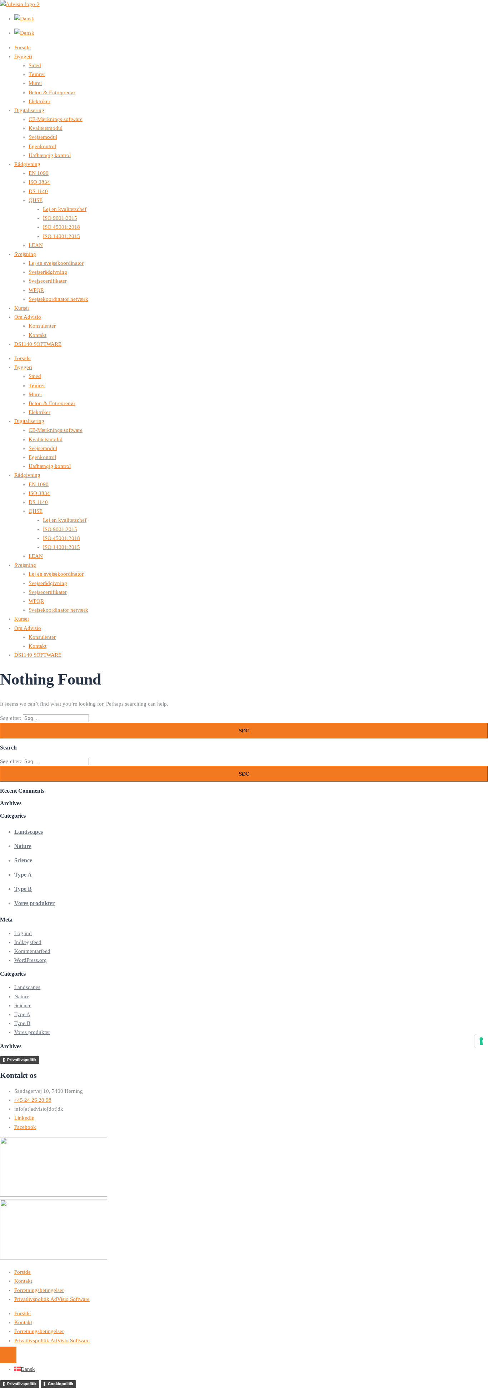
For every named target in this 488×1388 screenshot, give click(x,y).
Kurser (21, 308)
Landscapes (28, 832)
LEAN (36, 245)
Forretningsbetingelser (39, 1290)
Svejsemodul (43, 137)
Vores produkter (34, 903)
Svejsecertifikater (48, 281)
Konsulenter (42, 326)
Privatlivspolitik (21, 1059)
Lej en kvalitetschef (64, 209)
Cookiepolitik (60, 1383)
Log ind (23, 933)
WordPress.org (30, 960)
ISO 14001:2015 (61, 236)
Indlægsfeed (27, 942)
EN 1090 (39, 173)
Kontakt (37, 335)
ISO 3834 (39, 182)
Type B (23, 889)
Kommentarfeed (32, 951)
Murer (35, 83)
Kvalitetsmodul (46, 128)
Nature (22, 846)
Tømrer (37, 74)
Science (23, 860)
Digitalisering (29, 110)
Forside (22, 47)
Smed (35, 65)
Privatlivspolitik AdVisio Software (52, 1299)
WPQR (36, 290)
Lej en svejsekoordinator (56, 263)
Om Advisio (27, 317)
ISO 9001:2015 (60, 218)
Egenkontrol (42, 146)
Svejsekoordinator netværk (58, 299)
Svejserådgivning (48, 272)
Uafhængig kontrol (50, 155)
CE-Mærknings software (56, 119)
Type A (23, 875)
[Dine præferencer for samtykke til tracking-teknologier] (481, 1041)
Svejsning (25, 254)
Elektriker (39, 101)
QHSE (36, 200)
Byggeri (23, 56)
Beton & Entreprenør (52, 92)
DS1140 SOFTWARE (37, 344)
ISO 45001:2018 (61, 227)
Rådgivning (27, 164)
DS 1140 (38, 191)
